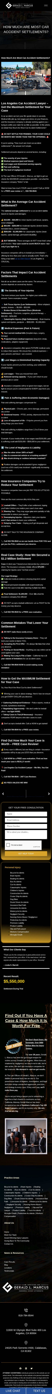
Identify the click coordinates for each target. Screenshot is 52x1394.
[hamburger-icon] (46, 5)
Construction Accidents (19, 893)
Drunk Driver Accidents (19, 902)
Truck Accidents (34, 1210)
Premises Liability (17, 923)
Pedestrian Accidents (18, 920)
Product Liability (16, 926)
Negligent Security (17, 914)
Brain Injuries (15, 876)
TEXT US (39, 1391)
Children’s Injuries (17, 890)
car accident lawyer (22, 259)
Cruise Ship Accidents (19, 896)
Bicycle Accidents (17, 873)
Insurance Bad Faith (18, 905)
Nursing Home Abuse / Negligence (23, 917)
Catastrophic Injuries (18, 888)
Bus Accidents (16, 882)
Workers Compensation (19, 932)
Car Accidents (15, 885)
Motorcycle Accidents (18, 911)
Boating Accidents (17, 879)
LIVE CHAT (13, 1391)
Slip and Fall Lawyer (18, 929)
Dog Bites (14, 899)
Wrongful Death (16, 935)
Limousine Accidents (18, 908)
